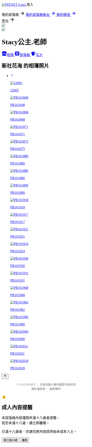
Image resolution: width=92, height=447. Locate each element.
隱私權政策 (38, 388)
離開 (24, 440)
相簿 (11, 55)
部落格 (25, 55)
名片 (39, 55)
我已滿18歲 (10, 440)
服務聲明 (55, 388)
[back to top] (5, 376)
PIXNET (31, 384)
